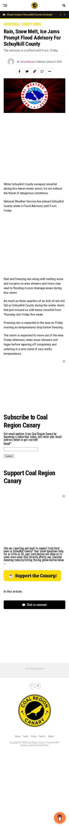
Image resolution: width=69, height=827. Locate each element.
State (33, 736)
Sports (42, 736)
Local (25, 736)
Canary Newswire (27, 61)
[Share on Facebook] (19, 71)
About (51, 736)
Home (18, 736)
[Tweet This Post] (27, 71)
